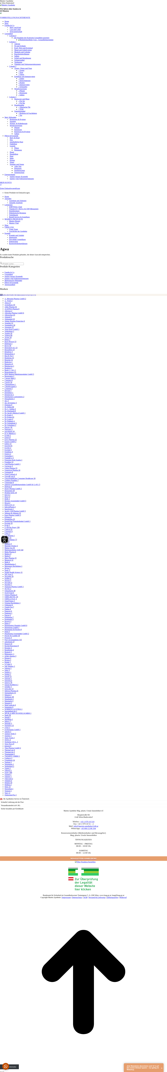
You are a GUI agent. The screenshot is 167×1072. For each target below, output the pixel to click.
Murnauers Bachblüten (13, 566)
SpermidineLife (11, 711)
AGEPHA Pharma (12, 309)
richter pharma (10, 656)
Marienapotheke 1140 (14, 550)
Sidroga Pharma (11, 691)
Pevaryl (8, 621)
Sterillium (9, 719)
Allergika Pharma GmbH (14, 313)
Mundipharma (10, 564)
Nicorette (9, 576)
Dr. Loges (9, 419)
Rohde (8, 662)
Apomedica (10, 325)
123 (1, 295)
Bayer (8, 346)
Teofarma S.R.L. (11, 742)
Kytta (7, 525)
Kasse (18, 188)
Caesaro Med (10, 378)
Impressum (66, 897)
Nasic (7, 570)
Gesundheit (9, 274)
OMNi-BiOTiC (11, 597)
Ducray (8, 427)
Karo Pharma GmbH (13, 515)
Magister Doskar (11, 546)
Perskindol (9, 619)
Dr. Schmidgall (11, 423)
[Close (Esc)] (1, 1069)
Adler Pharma (11, 307)
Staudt (7, 717)
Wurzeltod (9, 789)
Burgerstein (9, 376)
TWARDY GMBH (12, 756)
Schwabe (9, 689)
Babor (7, 340)
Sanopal (8, 679)
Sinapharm (9, 699)
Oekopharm (10, 591)
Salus (7, 670)
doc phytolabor (11, 403)
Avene (8, 337)
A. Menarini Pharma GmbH (15, 299)
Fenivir (8, 454)
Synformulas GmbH (12, 730)
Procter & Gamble (12, 636)
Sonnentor (9, 707)
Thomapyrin (10, 752)
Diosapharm (10, 399)
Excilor (8, 448)
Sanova (8, 683)
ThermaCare (10, 750)
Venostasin (9, 764)
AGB (85, 897)
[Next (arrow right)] (3, 1071)
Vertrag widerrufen (9, 1067)
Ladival (8, 529)
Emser (7, 438)
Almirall (8, 317)
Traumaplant (10, 754)
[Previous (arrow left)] (1, 1071)
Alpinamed (10, 319)
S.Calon (8, 664)
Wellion (8, 785)
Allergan (8, 311)
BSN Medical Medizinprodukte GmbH (19, 374)
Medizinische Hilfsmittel (13, 281)
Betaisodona (10, 354)
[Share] (3, 1069)
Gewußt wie (10, 476)
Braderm (8, 368)
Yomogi (8, 791)
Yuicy (7, 793)
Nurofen (8, 585)
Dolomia (8, 405)
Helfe (7, 499)
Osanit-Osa (9, 607)
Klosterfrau (10, 519)
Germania (9, 472)
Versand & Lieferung (96, 897)
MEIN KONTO (6, 182)
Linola (8, 538)
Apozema (9, 327)
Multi (7, 562)
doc (7, 401)
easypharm (10, 431)
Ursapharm (10, 760)
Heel (7, 497)
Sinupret (8, 703)
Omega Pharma (11, 595)
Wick (8, 787)
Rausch (8, 644)
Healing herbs (11, 493)
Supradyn (9, 726)
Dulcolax (8, 429)
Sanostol (8, 681)
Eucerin (8, 446)
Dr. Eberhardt (10, 411)
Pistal (7, 632)
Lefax (7, 534)
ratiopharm (10, 642)
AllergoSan (10, 315)
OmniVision (10, 601)
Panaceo (8, 611)
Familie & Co (9, 272)
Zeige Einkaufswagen (8, 188)
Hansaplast (10, 491)
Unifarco (8, 758)
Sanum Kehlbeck (11, 685)
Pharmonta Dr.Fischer (13, 630)
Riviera (8, 660)
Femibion (9, 452)
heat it (7, 495)
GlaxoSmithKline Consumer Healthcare (20, 478)
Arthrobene (9, 331)
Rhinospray (9, 654)
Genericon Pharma (12, 470)
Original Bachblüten (12, 603)
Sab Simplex (10, 666)
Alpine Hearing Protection (15, 321)
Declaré (8, 391)
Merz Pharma (10, 558)
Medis (7, 556)
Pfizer (7, 623)
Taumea (8, 736)
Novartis (8, 583)
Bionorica (9, 364)
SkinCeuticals (10, 705)
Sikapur (8, 695)
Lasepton (8, 531)
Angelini (9, 323)
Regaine (8, 648)
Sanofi (8, 676)
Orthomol (9, 605)
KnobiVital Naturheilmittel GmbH (17, 521)
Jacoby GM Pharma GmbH (15, 511)
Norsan (8, 580)
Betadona (9, 352)
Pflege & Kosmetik (11, 283)
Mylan (8, 568)
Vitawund (9, 779)
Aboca (8, 303)
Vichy (8, 772)
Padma (8, 609)
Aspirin (8, 333)
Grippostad (9, 482)
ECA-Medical (10, 433)
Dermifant (9, 393)
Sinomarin (9, 701)
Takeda (8, 732)
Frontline (9, 462)
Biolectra (8, 362)
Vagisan (8, 762)
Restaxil (8, 652)
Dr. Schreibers (10, 425)
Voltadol (8, 781)
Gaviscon (9, 466)
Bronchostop (10, 372)
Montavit (9, 560)
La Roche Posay (12, 527)
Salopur (8, 668)
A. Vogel (8, 301)
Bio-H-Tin (9, 356)
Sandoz (8, 672)
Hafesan (8, 487)
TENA (8, 740)
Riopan (8, 658)
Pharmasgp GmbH (12, 627)
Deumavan (9, 395)
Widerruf (123, 897)
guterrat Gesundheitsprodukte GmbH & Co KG (22, 485)
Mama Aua (10, 548)
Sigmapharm (10, 693)
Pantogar (8, 613)
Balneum (8, 344)
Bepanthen (10, 350)
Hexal (7, 503)
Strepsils (8, 723)
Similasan (9, 697)
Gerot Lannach (11, 474)
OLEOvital (9, 593)
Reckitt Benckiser (12, 646)
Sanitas (8, 674)
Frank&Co (9, 458)
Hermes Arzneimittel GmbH (15, 501)
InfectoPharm (10, 507)
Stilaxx (8, 721)
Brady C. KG (10, 370)
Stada (8, 715)
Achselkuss (10, 305)
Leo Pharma (10, 536)
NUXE (8, 589)
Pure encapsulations (13, 640)
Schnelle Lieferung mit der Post (12, 802)
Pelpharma (9, 617)
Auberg (8, 335)
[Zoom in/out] (8, 1069)
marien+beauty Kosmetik (14, 276)
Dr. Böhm (9, 407)
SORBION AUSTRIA (13, 709)
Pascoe (8, 615)
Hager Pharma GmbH (13, 489)
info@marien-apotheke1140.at (86, 826)
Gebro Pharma (11, 468)
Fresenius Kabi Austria (13, 460)
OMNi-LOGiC (11, 599)
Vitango (8, 777)
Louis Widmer (11, 540)
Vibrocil (8, 770)
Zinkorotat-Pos (11, 795)
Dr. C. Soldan (10, 409)
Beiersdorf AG (11, 348)
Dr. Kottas (9, 417)
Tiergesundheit (10, 285)
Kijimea (8, 517)
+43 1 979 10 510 (87, 822)
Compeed (9, 389)
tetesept (8, 746)
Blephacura (9, 366)
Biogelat (9, 360)
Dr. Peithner (10, 421)
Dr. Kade (8, 415)
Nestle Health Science (13, 572)
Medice (8, 554)
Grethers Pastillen (12, 480)
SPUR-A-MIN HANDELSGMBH (18, 713)
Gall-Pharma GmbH (12, 464)
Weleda (8, 783)
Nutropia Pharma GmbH (14, 587)
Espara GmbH (10, 442)
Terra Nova (9, 744)
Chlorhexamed (10, 386)
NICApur (9, 574)
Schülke (8, 687)
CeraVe (8, 382)
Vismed (8, 775)
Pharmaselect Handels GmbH (16, 625)
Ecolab (8, 435)
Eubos (8, 444)
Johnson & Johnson (13, 513)
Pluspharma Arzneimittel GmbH (17, 634)
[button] (5, 1066)
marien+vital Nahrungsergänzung (17, 278)
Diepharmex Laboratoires (14, 397)
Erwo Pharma (11, 440)
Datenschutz (77, 897)
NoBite (8, 578)
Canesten (8, 380)
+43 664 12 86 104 (88, 828)
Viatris (8, 768)
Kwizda (8, 523)
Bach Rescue (10, 342)
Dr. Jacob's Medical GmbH (15, 413)
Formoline (9, 456)
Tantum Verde (10, 734)
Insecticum (9, 509)
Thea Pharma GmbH (13, 748)
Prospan (8, 638)
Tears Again (10, 738)
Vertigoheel (9, 766)
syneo (7, 728)
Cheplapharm (10, 384)
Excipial (8, 450)
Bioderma (9, 358)
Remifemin (9, 650)
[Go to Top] (83, 1065)
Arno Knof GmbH (12, 329)
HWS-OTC (9, 505)
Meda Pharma (10, 552)
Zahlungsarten (112, 897)
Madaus (8, 544)
